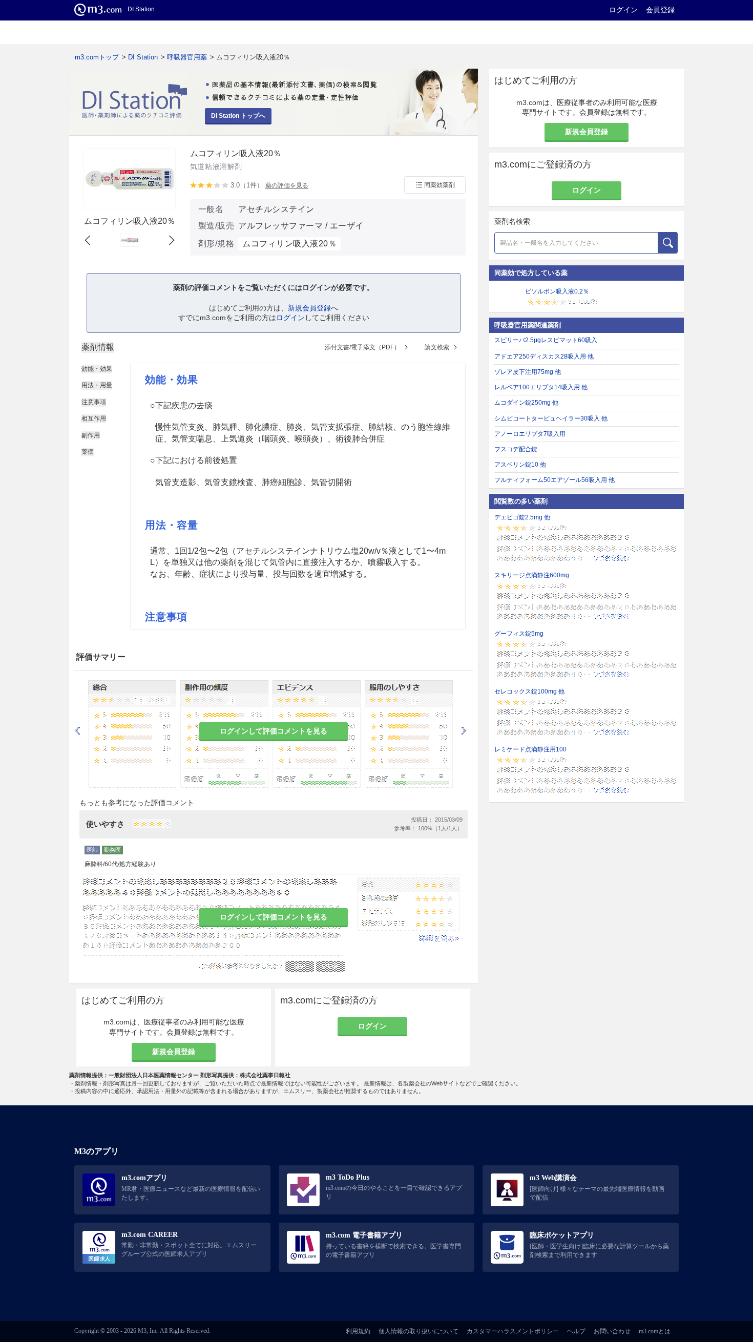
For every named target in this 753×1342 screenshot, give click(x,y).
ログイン (623, 10)
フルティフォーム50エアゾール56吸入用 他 (554, 480)
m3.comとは (655, 1331)
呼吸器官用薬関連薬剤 (527, 325)
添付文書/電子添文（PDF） (362, 347)
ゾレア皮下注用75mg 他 (527, 371)
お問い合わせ (612, 1331)
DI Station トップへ (238, 115)
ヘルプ (576, 1331)
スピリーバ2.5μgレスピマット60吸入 (545, 340)
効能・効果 (96, 368)
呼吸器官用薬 (187, 57)
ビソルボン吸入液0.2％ (557, 291)
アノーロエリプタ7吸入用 (530, 433)
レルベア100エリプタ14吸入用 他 (541, 387)
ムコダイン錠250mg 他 (526, 402)
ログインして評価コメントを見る (273, 731)
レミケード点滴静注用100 (530, 749)
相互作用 (93, 418)
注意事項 (93, 402)
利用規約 (358, 1331)
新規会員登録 (309, 308)
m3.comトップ (97, 57)
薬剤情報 (97, 347)
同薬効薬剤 (439, 184)
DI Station (143, 57)
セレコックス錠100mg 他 (529, 691)
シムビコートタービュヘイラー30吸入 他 (551, 418)
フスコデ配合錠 (515, 449)
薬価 (87, 451)
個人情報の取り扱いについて (418, 1331)
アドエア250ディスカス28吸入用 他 (544, 356)
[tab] (97, 347)
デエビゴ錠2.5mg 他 (522, 517)
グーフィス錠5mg (518, 633)
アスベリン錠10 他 (520, 464)
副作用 (90, 435)
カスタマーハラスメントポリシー (513, 1331)
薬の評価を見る (286, 185)
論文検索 (437, 347)
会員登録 (660, 10)
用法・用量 (96, 385)
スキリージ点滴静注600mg (531, 575)
